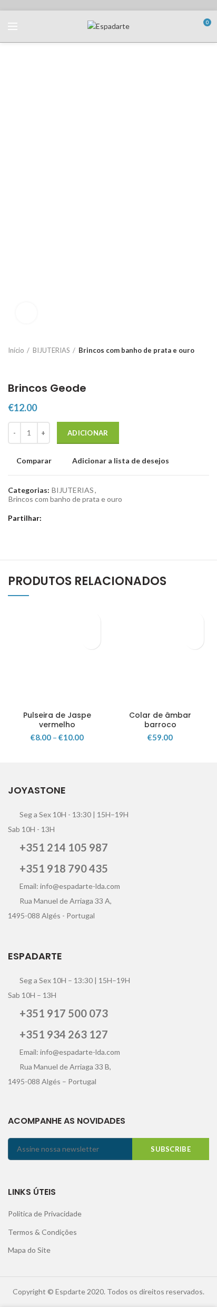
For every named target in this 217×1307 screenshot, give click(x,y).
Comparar (34, 460)
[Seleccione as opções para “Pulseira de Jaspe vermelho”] (91, 640)
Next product (34, 366)
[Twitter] (65, 518)
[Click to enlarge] (26, 312)
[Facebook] (52, 518)
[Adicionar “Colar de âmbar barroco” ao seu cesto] (194, 640)
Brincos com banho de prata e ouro (136, 350)
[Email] (78, 518)
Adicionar (87, 433)
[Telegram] (118, 518)
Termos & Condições (42, 1231)
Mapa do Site (29, 1249)
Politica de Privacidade (45, 1213)
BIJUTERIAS (51, 350)
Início (16, 350)
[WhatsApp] (105, 518)
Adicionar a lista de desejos (120, 460)
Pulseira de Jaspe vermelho (57, 719)
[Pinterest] (91, 518)
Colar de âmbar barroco (160, 719)
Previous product (13, 366)
